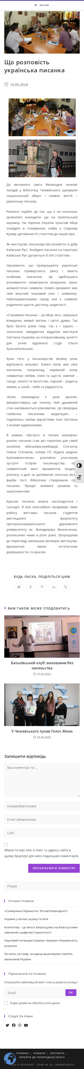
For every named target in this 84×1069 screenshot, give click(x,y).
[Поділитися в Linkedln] (53, 587)
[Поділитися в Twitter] (18, 587)
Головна (22, 1053)
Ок (71, 992)
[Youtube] (26, 1025)
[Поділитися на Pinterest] (42, 587)
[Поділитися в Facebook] (30, 587)
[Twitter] (7, 1025)
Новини (39, 1053)
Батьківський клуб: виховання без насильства (42, 665)
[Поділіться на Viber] (65, 587)
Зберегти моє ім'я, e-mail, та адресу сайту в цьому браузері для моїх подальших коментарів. (41, 853)
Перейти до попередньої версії (42, 1057)
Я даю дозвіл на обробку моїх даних (35, 1003)
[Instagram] (19, 1025)
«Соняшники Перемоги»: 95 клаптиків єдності (35, 911)
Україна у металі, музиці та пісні (26, 919)
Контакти (57, 1053)
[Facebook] (13, 1025)
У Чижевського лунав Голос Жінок (42, 731)
